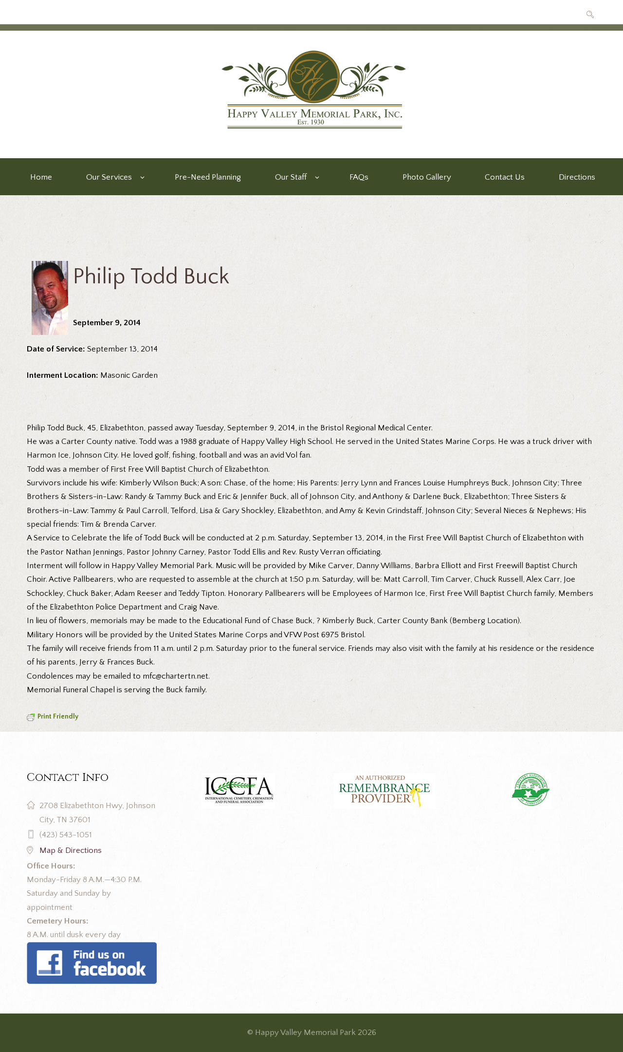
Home (41, 177)
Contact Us (505, 177)
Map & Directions (70, 850)
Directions (577, 177)
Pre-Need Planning (208, 177)
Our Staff (291, 177)
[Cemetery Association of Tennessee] (531, 791)
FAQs (358, 177)
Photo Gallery (427, 177)
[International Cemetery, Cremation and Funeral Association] (92, 948)
